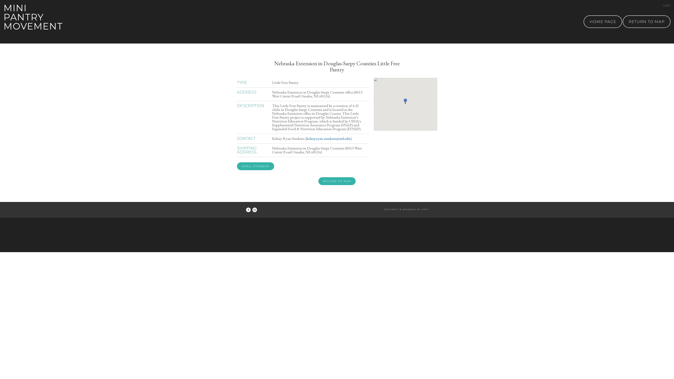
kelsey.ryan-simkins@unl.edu (328, 138)
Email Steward (255, 166)
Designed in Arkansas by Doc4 (406, 209)
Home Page (603, 21)
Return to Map (337, 181)
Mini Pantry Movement (33, 17)
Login (666, 5)
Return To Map (647, 21)
